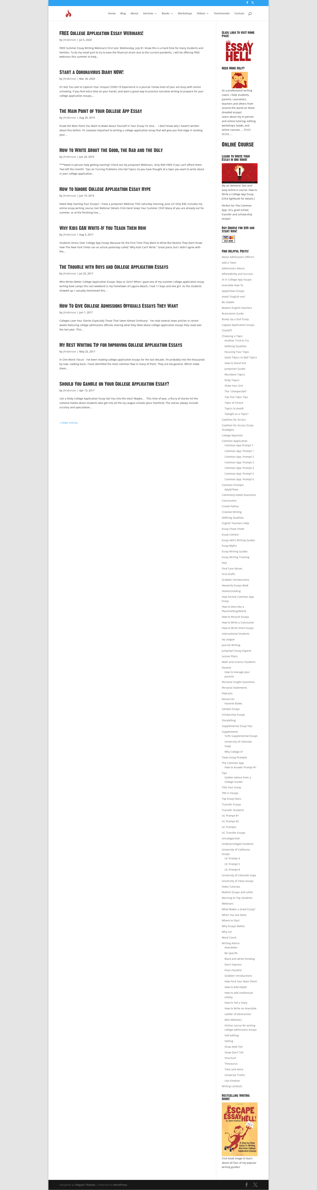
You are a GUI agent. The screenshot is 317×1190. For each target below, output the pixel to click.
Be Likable (228, 302)
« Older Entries (68, 422)
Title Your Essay (231, 787)
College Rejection (232, 435)
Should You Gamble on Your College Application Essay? (114, 384)
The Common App (233, 763)
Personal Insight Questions (238, 682)
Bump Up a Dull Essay (235, 319)
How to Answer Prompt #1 (240, 767)
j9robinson (69, 39)
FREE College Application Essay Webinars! (101, 33)
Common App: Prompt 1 (239, 451)
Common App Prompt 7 (239, 445)
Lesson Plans (230, 656)
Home (112, 13)
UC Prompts (229, 827)
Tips (224, 773)
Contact (239, 13)
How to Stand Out (235, 363)
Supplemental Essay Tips (237, 726)
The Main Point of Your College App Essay (100, 111)
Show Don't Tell (234, 1052)
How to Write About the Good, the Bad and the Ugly (111, 150)
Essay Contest (230, 534)
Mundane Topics (235, 374)
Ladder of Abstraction (238, 1014)
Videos (201, 13)
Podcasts (227, 693)
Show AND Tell (234, 1046)
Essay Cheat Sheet (233, 529)
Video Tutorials (231, 886)
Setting (229, 1041)
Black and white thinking (240, 959)
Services (148, 13)
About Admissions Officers (238, 257)
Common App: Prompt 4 (239, 468)
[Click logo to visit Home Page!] (240, 50)
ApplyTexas (231, 489)
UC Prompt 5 (232, 864)
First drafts (228, 574)
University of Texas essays (238, 881)
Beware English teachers (237, 308)
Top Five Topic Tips (236, 397)
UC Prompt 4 (232, 858)
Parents (226, 667)
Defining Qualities (236, 346)
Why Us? (227, 932)
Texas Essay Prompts (234, 757)
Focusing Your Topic (237, 352)
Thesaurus (231, 1063)
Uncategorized (231, 838)
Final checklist (233, 970)
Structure (230, 1058)
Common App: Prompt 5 (239, 473)
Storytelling (229, 720)
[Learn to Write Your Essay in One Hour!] (240, 173)
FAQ (224, 563)
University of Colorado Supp (239, 875)
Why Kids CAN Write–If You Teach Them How (102, 228)
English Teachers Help (235, 523)
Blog (123, 13)
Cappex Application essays (238, 325)
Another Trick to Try (237, 340)
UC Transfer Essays (233, 832)
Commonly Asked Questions (239, 495)
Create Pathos (230, 506)
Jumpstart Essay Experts (236, 650)
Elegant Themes (85, 1185)
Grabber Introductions (235, 579)
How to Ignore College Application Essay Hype (105, 189)
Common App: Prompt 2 (239, 456)
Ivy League (228, 639)
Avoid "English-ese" (234, 296)
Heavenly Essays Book (235, 585)
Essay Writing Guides (235, 551)
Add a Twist (229, 262)
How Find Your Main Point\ (241, 981)
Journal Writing (231, 645)
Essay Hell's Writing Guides (238, 540)
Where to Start (231, 920)
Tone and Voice (234, 1069)
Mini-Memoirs (233, 1019)
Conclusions (229, 500)
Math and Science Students (239, 662)
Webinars (228, 903)
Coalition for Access (234, 419)
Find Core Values (232, 568)
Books (166, 13)
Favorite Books (233, 703)
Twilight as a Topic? (236, 414)
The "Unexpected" (236, 391)
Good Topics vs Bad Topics (241, 357)
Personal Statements (234, 687)
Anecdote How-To (232, 285)
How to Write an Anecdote (240, 1008)
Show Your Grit (234, 385)
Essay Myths (229, 545)
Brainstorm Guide (233, 313)
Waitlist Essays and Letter (237, 892)
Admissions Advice (233, 268)
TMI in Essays (230, 793)
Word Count (229, 937)
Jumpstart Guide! (235, 368)
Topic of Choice (234, 402)
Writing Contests (232, 1086)
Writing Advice (231, 943)
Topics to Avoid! (234, 408)
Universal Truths (235, 1075)
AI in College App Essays (237, 279)
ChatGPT (227, 330)
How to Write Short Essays (238, 628)
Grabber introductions (238, 975)
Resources (228, 699)
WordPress (120, 1185)
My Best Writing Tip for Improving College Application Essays (120, 345)
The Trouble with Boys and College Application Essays (113, 267)
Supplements (230, 731)
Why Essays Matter (233, 926)
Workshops (185, 13)
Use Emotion (232, 1080)
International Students (235, 633)
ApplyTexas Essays (233, 291)
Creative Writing (232, 512)
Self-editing (232, 1035)
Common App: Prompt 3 (239, 462)
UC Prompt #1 (230, 815)
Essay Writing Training (235, 557)
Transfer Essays (231, 804)
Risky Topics (232, 380)
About (134, 13)
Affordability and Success (237, 274)
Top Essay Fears (231, 798)
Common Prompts (233, 485)
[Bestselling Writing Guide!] (240, 1129)
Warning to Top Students (237, 898)
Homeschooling (231, 591)
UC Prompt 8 (232, 869)
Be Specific (231, 953)
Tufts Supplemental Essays (241, 736)
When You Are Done (234, 915)
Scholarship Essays (233, 714)
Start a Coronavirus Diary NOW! (91, 72)
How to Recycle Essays (235, 616)
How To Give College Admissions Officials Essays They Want (118, 306)
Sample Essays (231, 709)
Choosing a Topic (232, 336)
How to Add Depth (236, 987)
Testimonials (222, 13)
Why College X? (234, 751)
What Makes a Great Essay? (238, 909)
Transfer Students (233, 810)
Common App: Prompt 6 (239, 479)
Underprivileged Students (238, 844)
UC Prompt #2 (230, 821)
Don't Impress (233, 964)
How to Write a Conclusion (238, 622)
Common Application (234, 441)
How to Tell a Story (236, 1002)
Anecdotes (231, 947)
